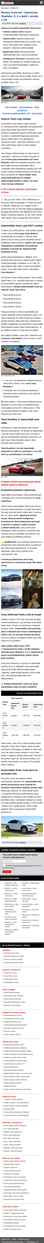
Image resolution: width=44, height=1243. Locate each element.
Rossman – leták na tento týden (13, 1151)
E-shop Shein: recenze (10, 976)
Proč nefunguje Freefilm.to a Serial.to (14, 1219)
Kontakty (13, 1239)
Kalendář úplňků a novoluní (12, 1164)
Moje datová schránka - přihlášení (14, 1070)
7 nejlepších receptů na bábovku (13, 1099)
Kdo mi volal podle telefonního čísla (14, 1183)
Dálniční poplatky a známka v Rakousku (15, 1079)
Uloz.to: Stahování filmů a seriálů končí (15, 1210)
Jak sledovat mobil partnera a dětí (13, 1044)
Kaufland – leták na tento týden (13, 1132)
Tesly (38, 619)
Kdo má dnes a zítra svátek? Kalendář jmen (16, 1193)
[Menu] (41, 2)
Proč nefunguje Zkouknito (11, 1223)
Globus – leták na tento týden (12, 1144)
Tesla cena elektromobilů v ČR (16, 113)
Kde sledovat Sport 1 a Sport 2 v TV (14, 1064)
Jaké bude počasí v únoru (11, 953)
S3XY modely (11, 107)
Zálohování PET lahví (10, 1086)
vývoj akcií (20, 809)
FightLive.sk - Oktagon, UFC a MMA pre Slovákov (11, 932)
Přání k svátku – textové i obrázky (13, 1196)
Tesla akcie (37, 113)
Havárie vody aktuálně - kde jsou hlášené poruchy (18, 1054)
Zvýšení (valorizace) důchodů (12, 999)
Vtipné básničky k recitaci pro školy (14, 1199)
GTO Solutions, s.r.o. (33, 1241)
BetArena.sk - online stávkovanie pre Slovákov (11, 924)
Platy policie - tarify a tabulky (12, 1005)
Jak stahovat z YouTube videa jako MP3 (15, 1216)
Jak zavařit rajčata (9, 1109)
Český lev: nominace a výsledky (13, 959)
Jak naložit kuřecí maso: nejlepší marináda (16, 1115)
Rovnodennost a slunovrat (11, 1174)
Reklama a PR (5, 1239)
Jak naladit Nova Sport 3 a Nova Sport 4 (15, 1180)
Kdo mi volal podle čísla (11, 1067)
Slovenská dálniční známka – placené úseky (17, 1076)
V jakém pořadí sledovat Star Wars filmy (15, 1025)
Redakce (23, 23)
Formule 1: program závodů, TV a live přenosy (17, 1089)
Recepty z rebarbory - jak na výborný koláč (16, 1102)
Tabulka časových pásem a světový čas (15, 1048)
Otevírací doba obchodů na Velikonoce (15, 1125)
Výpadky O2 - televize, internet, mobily (15, 1057)
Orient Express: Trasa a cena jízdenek (15, 1177)
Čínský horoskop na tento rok (12, 1170)
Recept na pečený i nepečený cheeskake (16, 1106)
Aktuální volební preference (12, 992)
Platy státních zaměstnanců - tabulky (14, 1002)
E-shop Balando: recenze (11, 982)
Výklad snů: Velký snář (10, 1167)
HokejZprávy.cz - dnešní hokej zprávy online (11, 912)
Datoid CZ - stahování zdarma (12, 1229)
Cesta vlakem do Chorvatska (12, 1186)
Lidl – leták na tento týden (11, 1128)
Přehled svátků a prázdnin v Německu (15, 1161)
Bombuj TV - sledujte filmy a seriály (14, 1213)
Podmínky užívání (23, 1239)
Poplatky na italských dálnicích (13, 1083)
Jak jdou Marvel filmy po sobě (12, 1021)
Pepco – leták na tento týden (12, 1141)
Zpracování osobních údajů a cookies (12, 1241)
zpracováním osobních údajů (22, 865)
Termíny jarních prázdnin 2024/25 (13, 962)
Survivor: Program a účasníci (12, 1034)
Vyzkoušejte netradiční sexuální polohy (15, 1190)
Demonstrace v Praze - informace (13, 995)
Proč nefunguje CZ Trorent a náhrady (15, 1226)
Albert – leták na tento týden (12, 1135)
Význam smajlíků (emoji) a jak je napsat (15, 1060)
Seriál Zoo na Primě (9, 1031)
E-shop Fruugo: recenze (11, 979)
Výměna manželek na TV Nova (13, 1015)
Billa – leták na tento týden (11, 1138)
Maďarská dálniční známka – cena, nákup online (18, 1073)
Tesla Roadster (26, 107)
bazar (18, 749)
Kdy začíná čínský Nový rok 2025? (14, 956)
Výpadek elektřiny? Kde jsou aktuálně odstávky (17, 1051)
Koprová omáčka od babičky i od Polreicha (16, 1112)
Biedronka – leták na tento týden (13, 1148)
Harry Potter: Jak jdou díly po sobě (14, 1028)
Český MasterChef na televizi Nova (14, 1018)
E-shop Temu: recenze (10, 973)
